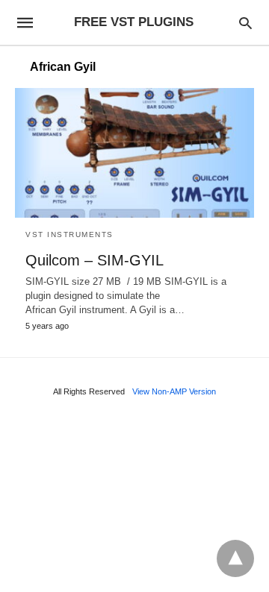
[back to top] (235, 558)
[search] (245, 22)
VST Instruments (69, 234)
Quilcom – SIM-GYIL (94, 260)
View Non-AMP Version (174, 391)
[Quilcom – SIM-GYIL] (134, 153)
